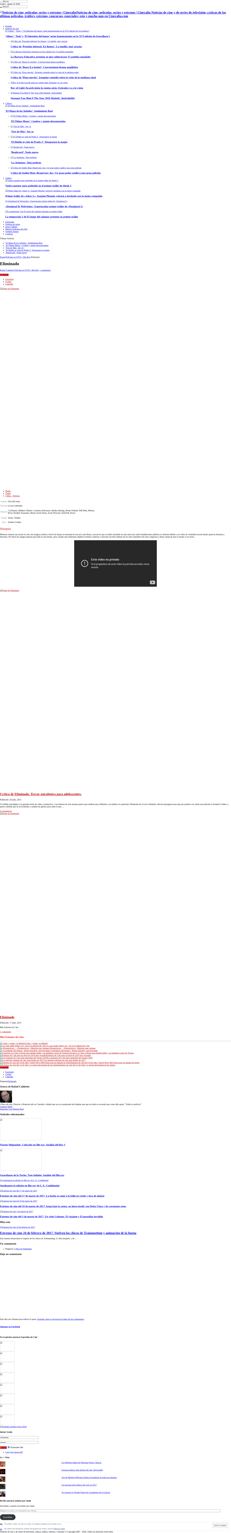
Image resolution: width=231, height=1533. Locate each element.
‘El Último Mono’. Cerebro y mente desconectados (38, 121)
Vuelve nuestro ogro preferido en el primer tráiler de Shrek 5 (38, 185)
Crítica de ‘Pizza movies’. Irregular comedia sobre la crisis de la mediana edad (53, 77)
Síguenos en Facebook (10, 1327)
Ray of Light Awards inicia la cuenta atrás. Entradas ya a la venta (47, 88)
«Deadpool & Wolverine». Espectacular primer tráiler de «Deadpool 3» (44, 206)
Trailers (8, 178)
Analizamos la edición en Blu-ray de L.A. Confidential (29, 1185)
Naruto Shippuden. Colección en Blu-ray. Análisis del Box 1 (32, 1144)
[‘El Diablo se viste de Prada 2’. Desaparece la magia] (34, 137)
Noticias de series (12, 224)
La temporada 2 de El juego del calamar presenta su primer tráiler (41, 216)
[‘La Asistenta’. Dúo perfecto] (24, 157)
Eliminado (7, 1017)
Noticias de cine (12, 28)
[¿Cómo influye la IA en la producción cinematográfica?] (7, 1361)
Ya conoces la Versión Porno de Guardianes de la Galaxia (85, 1492)
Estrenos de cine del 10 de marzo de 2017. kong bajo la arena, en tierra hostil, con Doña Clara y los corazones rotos (63, 1206)
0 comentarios (6, 811)
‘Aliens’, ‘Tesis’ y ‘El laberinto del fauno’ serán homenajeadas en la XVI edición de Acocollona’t (57, 36)
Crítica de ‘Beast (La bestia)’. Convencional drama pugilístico (44, 67)
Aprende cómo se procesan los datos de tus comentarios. (60, 1319)
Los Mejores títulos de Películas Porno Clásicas (81, 1462)
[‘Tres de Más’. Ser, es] (21, 126)
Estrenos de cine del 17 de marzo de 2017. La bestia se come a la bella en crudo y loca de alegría (52, 1195)
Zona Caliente (11, 227)
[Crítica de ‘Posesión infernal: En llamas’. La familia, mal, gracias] (39, 41)
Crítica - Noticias (12, 496)
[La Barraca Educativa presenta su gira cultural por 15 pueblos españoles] (42, 52)
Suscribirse (7, 1517)
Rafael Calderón (7, 270)
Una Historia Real (12, 1109)
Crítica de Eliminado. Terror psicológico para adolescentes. (41, 794)
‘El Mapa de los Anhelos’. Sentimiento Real (29, 111)
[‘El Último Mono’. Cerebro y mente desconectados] (33, 116)
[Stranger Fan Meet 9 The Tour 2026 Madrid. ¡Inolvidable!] (36, 93)
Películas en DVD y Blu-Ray (18, 257)
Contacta (9, 234)
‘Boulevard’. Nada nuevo (24, 152)
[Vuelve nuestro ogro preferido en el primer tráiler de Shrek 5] (31, 180)
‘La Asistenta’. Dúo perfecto (26, 162)
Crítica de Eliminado (23, 1249)
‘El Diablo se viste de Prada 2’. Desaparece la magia (39, 142)
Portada (8, 26)
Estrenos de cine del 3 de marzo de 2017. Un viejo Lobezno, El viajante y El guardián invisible (51, 1216)
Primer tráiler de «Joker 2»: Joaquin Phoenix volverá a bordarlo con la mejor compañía (53, 196)
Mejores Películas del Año (16, 229)
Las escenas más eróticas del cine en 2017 (79, 1485)
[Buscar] (1, 7)
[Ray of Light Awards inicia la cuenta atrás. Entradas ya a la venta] (39, 83)
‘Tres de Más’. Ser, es (22, 131)
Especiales (9, 222)
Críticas (8, 103)
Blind (6, 1107)
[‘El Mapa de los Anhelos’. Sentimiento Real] (25, 106)
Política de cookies (59, 1529)
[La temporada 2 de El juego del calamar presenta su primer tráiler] (33, 211)
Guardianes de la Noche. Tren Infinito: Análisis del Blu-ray (32, 1175)
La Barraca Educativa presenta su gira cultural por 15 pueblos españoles (51, 56)
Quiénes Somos (12, 231)
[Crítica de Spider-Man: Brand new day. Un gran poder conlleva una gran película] (46, 168)
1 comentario (45, 270)
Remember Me (16, 1447)
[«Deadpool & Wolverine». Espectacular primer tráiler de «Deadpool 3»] (36, 201)
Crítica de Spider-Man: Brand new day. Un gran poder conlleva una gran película (56, 173)
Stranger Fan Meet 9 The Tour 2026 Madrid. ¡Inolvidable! (43, 98)
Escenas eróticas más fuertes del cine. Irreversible (82, 1470)
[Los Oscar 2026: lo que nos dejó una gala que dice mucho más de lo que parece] (7, 1403)
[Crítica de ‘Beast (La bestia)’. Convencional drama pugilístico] (38, 62)
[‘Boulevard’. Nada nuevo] (22, 147)
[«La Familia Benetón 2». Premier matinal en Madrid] (7, 1382)
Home (2, 257)
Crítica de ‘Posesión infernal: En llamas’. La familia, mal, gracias (46, 46)
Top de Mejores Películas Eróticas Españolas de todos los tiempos (89, 1477)
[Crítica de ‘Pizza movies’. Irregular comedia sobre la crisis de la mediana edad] (44, 72)
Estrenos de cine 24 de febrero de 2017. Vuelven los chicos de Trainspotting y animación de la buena (68, 1233)
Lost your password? (14, 1452)
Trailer (8, 493)
